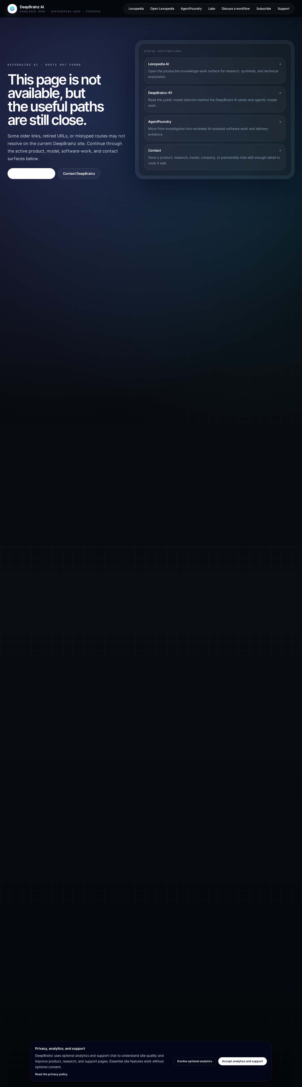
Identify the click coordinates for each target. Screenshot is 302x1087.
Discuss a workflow (236, 8)
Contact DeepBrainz (79, 173)
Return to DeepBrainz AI (31, 173)
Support (283, 8)
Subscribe (263, 8)
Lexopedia (136, 8)
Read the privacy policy (51, 1074)
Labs (211, 8)
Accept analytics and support (242, 1061)
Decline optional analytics (194, 1061)
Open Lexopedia (162, 8)
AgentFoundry (191, 8)
